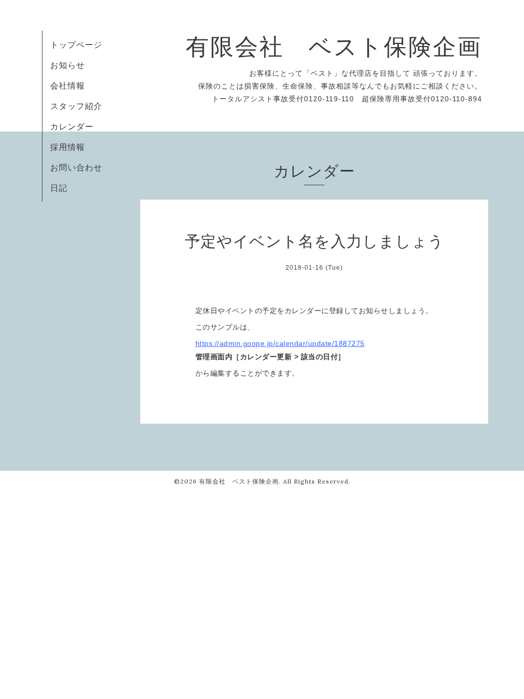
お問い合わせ (76, 167)
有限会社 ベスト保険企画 (334, 46)
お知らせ (67, 65)
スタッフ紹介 (76, 106)
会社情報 (67, 85)
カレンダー (72, 126)
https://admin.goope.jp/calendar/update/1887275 (280, 343)
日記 (59, 188)
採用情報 (67, 147)
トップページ (76, 44)
